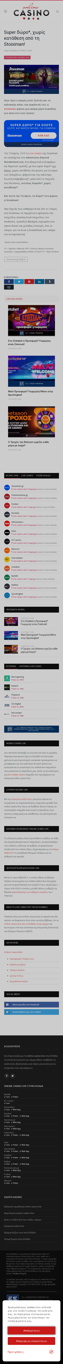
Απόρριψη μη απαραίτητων (31, 1341)
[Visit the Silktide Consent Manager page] (51, 1352)
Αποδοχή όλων (31, 1330)
